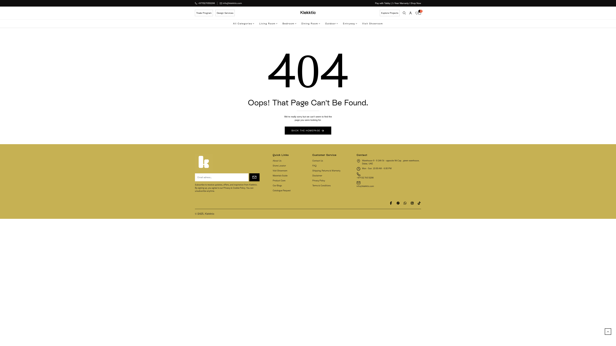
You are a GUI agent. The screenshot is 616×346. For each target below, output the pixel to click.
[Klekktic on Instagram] (412, 203)
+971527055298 (206, 3)
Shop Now (416, 3)
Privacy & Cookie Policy (234, 188)
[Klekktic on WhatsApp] (405, 203)
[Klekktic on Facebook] (391, 203)
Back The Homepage (305, 130)
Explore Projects (389, 13)
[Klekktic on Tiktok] (419, 203)
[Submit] (254, 177)
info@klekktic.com (232, 3)
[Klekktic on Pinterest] (398, 203)
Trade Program (204, 13)
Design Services (225, 13)
